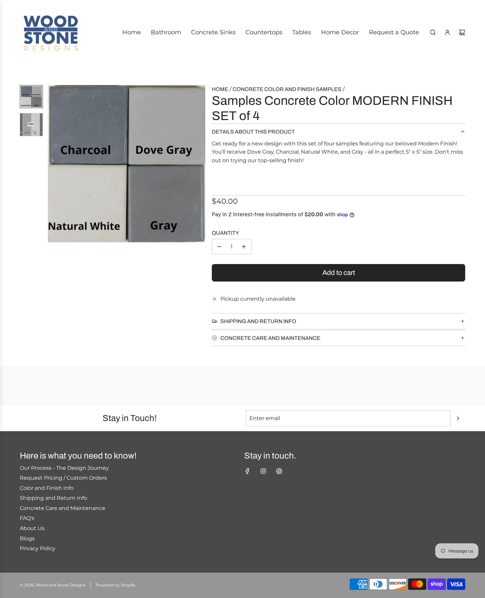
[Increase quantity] (244, 246)
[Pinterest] (279, 471)
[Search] (433, 32)
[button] (53, 163)
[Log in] (447, 32)
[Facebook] (247, 471)
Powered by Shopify (116, 585)
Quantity (225, 233)
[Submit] (458, 418)
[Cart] (462, 32)
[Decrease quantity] (219, 246)
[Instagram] (263, 471)
